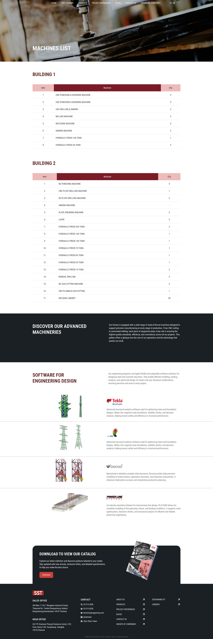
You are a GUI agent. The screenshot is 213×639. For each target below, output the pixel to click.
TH (170, 3)
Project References (101, 3)
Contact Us (131, 3)
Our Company (67, 3)
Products (82, 3)
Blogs (118, 3)
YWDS (126, 637)
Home (54, 3)
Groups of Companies (150, 3)
